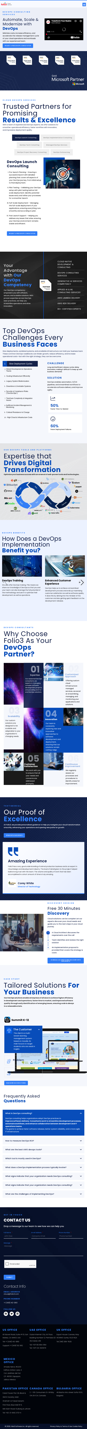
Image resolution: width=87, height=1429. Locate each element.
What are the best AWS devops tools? (23, 1149)
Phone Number (64, 1233)
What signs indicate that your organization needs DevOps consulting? (38, 1176)
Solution (18, 1072)
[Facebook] (6, 1314)
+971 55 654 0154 (39, 1345)
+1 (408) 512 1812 (16, 1345)
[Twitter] (12, 1314)
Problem (18, 1060)
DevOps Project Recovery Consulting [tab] (31, 152)
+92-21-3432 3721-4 (13, 1413)
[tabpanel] (43, 199)
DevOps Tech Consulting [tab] (29, 145)
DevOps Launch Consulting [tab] (25, 138)
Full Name (7, 1233)
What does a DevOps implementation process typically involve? (35, 1167)
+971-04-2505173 (39, 1348)
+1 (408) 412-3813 (10, 1302)
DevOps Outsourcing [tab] (61, 152)
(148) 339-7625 (66, 1341)
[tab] (20, 364)
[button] (84, 4)
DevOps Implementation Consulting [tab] (57, 138)
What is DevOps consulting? (18, 1113)
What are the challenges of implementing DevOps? (29, 1194)
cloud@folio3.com (11, 1294)
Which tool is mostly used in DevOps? (23, 1158)
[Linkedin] (17, 1314)
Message (7, 1243)
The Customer (22, 1029)
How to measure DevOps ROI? (19, 1140)
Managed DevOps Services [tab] (56, 145)
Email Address (36, 1233)
